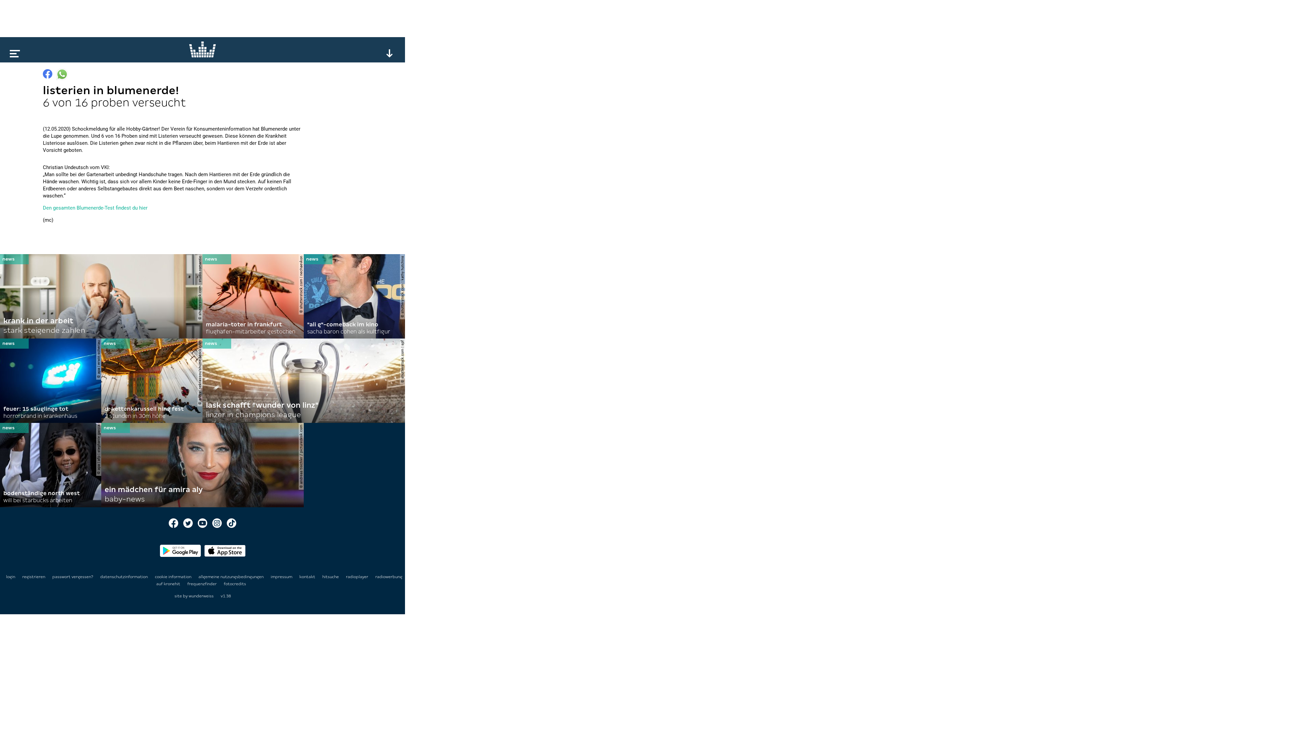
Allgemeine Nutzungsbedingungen (231, 576)
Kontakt (307, 576)
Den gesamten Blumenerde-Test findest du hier (95, 208)
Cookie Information (173, 576)
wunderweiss (201, 596)
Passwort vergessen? (72, 576)
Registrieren (33, 576)
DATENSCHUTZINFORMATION (124, 576)
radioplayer (357, 576)
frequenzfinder (202, 584)
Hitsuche (331, 576)
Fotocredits (235, 584)
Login (10, 576)
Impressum (282, 576)
